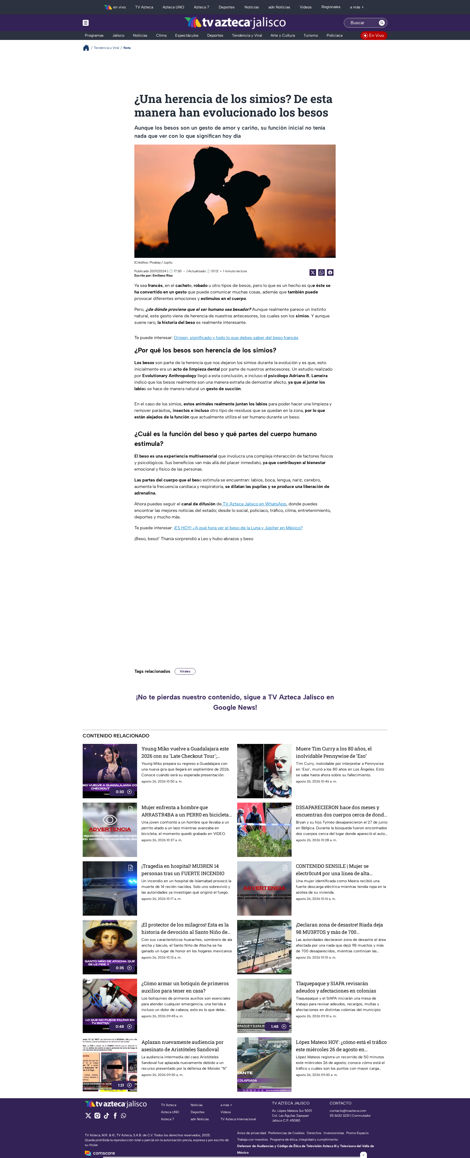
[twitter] (88, 1117)
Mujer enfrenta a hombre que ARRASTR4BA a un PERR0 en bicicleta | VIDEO (186, 811)
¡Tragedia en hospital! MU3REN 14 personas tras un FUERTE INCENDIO (182, 870)
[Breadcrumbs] (88, 47)
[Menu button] (104, 23)
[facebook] (115, 1117)
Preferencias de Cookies (286, 1133)
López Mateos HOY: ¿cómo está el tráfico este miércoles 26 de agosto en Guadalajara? (341, 1046)
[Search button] (382, 23)
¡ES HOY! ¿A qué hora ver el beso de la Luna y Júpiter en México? (238, 527)
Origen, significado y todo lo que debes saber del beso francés (236, 337)
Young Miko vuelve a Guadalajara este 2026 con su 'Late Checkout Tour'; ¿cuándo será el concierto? (185, 752)
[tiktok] (106, 1117)
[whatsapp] (123, 1116)
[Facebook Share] (330, 272)
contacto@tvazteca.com (348, 1111)
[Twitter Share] (313, 272)
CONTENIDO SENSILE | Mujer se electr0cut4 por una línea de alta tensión (332, 870)
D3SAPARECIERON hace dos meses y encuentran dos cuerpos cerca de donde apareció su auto (341, 811)
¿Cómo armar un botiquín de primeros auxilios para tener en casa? (185, 987)
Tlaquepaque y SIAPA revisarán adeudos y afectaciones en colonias (336, 987)
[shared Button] (321, 272)
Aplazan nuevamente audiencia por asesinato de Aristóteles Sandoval (182, 1046)
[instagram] (97, 1117)
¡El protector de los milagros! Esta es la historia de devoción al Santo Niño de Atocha (185, 928)
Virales (185, 671)
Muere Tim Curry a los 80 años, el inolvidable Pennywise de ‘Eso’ (334, 752)
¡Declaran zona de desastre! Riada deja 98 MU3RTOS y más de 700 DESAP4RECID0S (339, 928)
